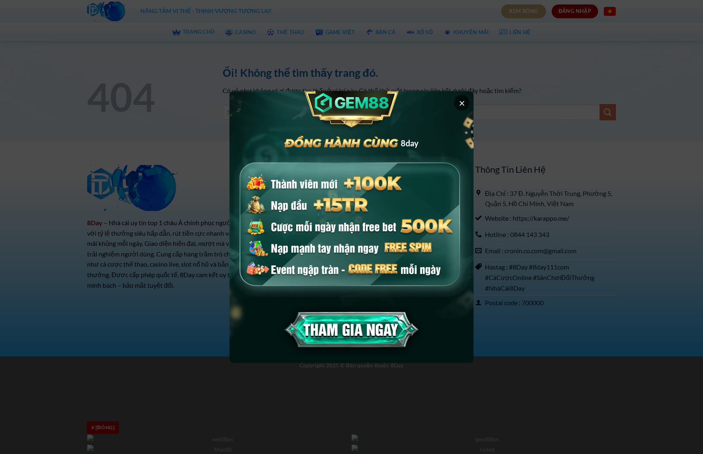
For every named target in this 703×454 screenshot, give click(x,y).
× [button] (462, 102)
